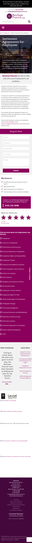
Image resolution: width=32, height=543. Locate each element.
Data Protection (7, 277)
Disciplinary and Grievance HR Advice (13, 282)
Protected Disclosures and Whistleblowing (14, 312)
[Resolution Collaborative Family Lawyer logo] (11, 417)
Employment (6, 33)
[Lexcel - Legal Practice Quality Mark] (12, 396)
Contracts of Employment (9, 243)
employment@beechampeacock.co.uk (11, 123)
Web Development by (16, 518)
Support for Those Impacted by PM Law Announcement (25, 353)
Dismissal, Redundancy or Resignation (13, 251)
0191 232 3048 (9, 122)
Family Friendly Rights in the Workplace (13, 299)
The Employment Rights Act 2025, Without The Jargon (25, 360)
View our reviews (5, 223)
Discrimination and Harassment (11, 247)
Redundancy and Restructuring (11, 317)
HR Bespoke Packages (8, 303)
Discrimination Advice (8, 286)
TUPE (4, 334)
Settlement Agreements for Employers (13, 325)
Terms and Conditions (16, 501)
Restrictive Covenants (8, 321)
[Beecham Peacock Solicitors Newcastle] (16, 16)
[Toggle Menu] (3, 27)
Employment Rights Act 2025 (10, 295)
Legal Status (16, 508)
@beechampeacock (18, 496)
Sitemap (16, 499)
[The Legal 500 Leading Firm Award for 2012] (3, 396)
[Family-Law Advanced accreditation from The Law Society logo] (15, 464)
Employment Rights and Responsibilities (14, 256)
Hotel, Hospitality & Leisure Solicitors (13, 269)
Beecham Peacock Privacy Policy (16, 505)
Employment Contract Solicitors (11, 290)
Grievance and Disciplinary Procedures (13, 264)
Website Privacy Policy (16, 503)
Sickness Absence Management (11, 330)
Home (1, 33)
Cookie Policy (16, 506)
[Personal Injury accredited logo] (8, 405)
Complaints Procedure (16, 510)
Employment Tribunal (8, 260)
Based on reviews (18, 516)
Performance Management (10, 308)
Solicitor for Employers (9, 273)
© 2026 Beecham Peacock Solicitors (9, 536)
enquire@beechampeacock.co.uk (17, 494)
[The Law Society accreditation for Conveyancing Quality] (13, 448)
